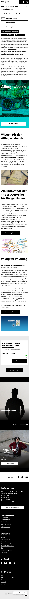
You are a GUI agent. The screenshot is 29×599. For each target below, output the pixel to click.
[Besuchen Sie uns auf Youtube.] (10, 563)
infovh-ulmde (5, 527)
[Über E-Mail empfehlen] (27, 477)
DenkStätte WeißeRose (7, 546)
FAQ (2, 548)
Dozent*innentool (6, 544)
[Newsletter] (14, 563)
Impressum (4, 584)
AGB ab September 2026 (7, 578)
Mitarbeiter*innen (6, 539)
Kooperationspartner (6, 550)
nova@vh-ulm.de (4, 457)
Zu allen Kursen (14, 370)
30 (15, 424)
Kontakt (3, 537)
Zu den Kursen (13, 123)
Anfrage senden (9, 463)
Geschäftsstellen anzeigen (12, 507)
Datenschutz (4, 580)
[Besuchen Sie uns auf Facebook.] (1, 563)
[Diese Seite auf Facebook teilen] (18, 477)
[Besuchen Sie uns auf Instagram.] (5, 563)
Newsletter (4, 552)
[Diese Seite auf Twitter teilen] (22, 477)
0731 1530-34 (4, 459)
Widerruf (3, 582)
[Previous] (5, 424)
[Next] (24, 424)
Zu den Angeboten (10, 233)
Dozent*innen (5, 542)
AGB (2, 575)
